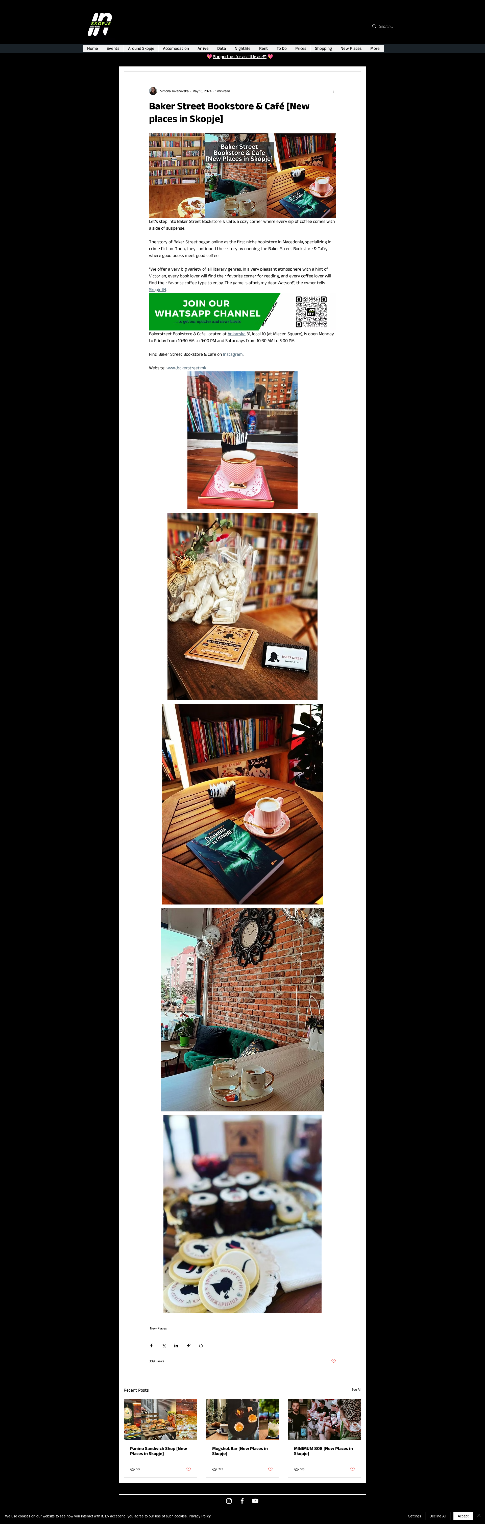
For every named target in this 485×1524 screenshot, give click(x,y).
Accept (463, 1515)
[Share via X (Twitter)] (163, 1345)
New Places (158, 1328)
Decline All (437, 1515)
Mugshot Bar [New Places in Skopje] (240, 1451)
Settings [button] (414, 1515)
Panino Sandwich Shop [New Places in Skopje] (158, 1451)
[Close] (479, 1516)
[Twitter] (229, 1501)
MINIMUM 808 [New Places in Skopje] (323, 1451)
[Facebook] (242, 1501)
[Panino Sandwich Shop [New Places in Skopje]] (160, 1419)
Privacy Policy (200, 1515)
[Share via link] (188, 1345)
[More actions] (333, 91)
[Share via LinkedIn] (176, 1345)
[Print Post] (201, 1345)
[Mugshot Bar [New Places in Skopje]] (242, 1419)
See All (356, 1389)
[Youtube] (255, 1501)
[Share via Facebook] (151, 1345)
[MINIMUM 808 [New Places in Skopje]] (324, 1419)
